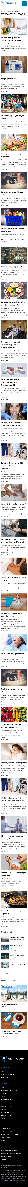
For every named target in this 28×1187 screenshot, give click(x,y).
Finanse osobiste (6, 1099)
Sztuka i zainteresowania (9, 1147)
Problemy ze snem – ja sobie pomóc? (14, 763)
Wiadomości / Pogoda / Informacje (12, 1153)
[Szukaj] (3, 974)
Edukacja (4, 1096)
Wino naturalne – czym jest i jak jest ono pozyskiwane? (18, 938)
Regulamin (4, 1077)
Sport (3, 1140)
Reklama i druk (5, 1128)
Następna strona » (19, 1044)
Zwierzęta (4, 1159)
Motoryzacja (5, 1112)
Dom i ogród (5, 1093)
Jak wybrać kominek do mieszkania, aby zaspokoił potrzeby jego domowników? (18, 955)
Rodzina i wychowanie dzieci (10, 1134)
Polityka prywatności (8, 1074)
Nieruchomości (6, 1115)
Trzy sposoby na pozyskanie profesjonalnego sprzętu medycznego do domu (10, 344)
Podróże (4, 1118)
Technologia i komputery (9, 1150)
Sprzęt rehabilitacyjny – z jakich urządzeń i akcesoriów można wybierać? (12, 466)
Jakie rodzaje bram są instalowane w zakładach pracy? (17, 947)
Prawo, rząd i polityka (8, 1122)
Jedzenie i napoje (6, 1106)
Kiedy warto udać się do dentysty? (13, 654)
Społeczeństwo (6, 1137)
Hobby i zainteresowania (8, 1103)
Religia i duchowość (7, 1131)
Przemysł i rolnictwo (7, 1125)
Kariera (3, 1109)
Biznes (3, 1087)
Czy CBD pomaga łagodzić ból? (11, 267)
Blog (2, 1071)
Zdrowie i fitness (6, 1156)
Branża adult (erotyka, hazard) (11, 1090)
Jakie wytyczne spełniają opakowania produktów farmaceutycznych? (10, 382)
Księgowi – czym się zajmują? (18, 964)
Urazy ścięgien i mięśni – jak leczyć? (13, 504)
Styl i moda (4, 1144)
